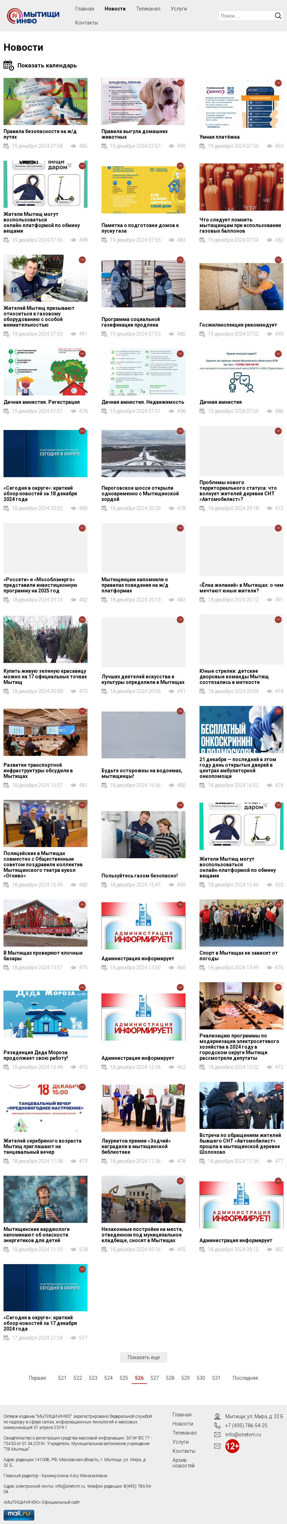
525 (124, 1378)
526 (139, 1378)
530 (201, 1378)
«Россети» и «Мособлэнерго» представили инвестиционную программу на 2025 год (40, 585)
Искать (278, 15)
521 (62, 1378)
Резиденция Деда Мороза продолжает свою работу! (36, 1055)
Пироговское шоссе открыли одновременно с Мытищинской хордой (140, 493)
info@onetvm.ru (70, 1486)
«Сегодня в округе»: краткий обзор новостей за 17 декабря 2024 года (40, 1323)
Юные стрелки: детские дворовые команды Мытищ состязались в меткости (234, 676)
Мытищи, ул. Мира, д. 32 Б (254, 1416)
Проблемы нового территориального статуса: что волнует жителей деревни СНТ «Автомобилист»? (238, 491)
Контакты (86, 22)
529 (185, 1378)
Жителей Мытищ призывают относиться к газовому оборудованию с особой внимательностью (39, 316)
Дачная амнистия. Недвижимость (143, 402)
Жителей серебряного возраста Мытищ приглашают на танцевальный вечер (43, 1146)
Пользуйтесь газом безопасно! (140, 875)
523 (93, 1378)
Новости (115, 9)
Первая (37, 1378)
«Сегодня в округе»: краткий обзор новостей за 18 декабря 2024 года (40, 493)
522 (78, 1378)
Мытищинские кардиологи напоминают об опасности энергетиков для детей (37, 1234)
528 (170, 1378)
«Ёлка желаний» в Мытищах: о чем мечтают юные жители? (242, 587)
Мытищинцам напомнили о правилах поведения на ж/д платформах (135, 585)
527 (154, 1378)
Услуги (179, 9)
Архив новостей (184, 1462)
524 (108, 1378)
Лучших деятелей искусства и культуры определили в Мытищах (143, 679)
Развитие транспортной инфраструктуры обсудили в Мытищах (38, 770)
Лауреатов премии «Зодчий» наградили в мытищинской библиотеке (136, 1146)
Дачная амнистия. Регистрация (42, 402)
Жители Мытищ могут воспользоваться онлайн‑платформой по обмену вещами (42, 222)
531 (216, 1378)
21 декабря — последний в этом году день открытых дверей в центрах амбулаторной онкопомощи (238, 768)
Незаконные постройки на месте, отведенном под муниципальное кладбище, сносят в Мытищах (142, 1234)
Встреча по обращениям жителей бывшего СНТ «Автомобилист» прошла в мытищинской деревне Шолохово (240, 1143)
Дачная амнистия (221, 402)
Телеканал (148, 9)
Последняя (245, 1378)
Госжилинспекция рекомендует (238, 325)
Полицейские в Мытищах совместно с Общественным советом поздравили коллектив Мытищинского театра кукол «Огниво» (43, 864)
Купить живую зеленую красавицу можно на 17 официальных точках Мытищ (45, 676)
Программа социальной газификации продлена (131, 322)
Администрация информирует (138, 958)
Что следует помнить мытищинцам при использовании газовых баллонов (240, 225)
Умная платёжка (220, 137)
